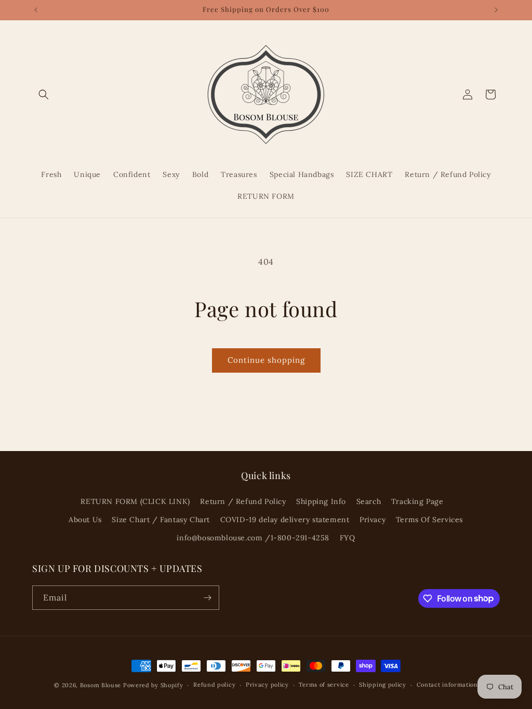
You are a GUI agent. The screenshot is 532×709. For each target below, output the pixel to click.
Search (368, 501)
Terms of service (324, 684)
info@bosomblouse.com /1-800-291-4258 (253, 537)
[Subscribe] (207, 597)
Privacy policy (267, 684)
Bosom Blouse (100, 685)
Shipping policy (382, 684)
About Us (85, 519)
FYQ (347, 537)
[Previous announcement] (35, 10)
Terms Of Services (429, 519)
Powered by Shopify (153, 685)
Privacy (372, 519)
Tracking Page (417, 501)
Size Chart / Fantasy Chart (161, 519)
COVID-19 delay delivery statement (285, 519)
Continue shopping (266, 360)
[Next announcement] (496, 10)
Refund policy (214, 684)
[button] (43, 94)
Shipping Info (321, 501)
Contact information (447, 684)
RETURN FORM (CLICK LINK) (135, 501)
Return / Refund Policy (243, 501)
